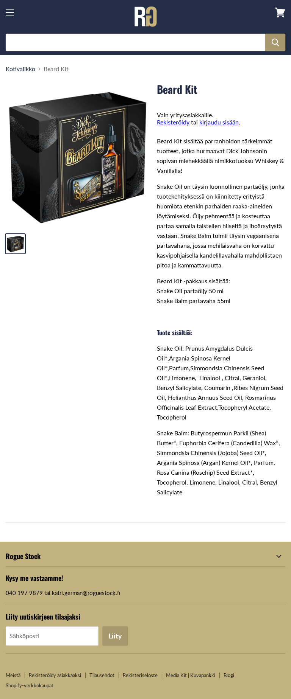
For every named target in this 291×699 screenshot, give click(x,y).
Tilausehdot (101, 675)
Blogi (229, 675)
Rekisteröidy (173, 122)
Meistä (13, 675)
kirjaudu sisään (219, 122)
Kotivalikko (20, 68)
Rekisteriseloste (140, 675)
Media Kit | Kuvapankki (190, 675)
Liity (115, 636)
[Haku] (275, 42)
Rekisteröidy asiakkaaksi (55, 675)
